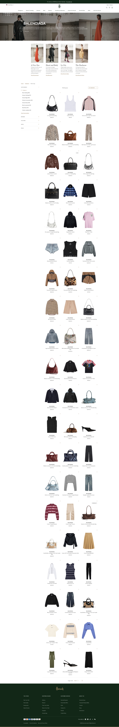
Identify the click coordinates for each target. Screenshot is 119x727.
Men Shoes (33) (25, 107)
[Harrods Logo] (59, 688)
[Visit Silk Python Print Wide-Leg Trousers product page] (88, 121)
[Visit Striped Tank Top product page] (70, 560)
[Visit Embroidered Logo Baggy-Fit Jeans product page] (88, 325)
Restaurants (26, 705)
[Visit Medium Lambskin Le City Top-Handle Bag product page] (51, 443)
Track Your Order (45, 705)
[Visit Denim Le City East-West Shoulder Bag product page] (88, 384)
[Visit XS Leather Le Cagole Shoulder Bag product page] (51, 209)
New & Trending (29, 10)
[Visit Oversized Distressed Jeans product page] (70, 589)
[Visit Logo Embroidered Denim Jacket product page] (51, 325)
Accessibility (26, 723)
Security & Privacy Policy (42, 723)
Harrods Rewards (64, 700)
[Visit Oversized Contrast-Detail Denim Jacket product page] (70, 384)
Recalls (62, 710)
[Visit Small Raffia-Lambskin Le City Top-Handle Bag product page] (51, 530)
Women (38, 10)
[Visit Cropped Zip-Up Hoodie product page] (51, 560)
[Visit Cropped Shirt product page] (88, 619)
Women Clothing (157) (26, 95)
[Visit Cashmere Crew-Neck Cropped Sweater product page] (70, 472)
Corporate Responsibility (84, 702)
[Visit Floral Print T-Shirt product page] (88, 209)
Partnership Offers (64, 702)
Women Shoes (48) (26, 102)
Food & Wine (82, 10)
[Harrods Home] (59, 6)
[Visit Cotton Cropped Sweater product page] (51, 501)
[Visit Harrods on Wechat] (94, 719)
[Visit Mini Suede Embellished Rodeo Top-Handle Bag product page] (70, 325)
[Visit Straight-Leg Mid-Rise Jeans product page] (88, 472)
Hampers (44, 710)
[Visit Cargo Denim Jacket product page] (70, 209)
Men (44, 10)
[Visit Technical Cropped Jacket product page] (51, 267)
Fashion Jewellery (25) (26, 110)
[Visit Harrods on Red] (92, 719)
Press (80, 708)
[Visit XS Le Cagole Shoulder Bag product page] (88, 150)
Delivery (43, 700)
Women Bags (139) (26, 97)
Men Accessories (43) (26, 105)
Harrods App (44, 713)
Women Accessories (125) (27, 100)
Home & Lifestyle (72, 10)
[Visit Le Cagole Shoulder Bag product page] (51, 92)
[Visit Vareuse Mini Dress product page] (51, 413)
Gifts (89, 10)
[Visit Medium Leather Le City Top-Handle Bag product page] (88, 296)
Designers (20, 10)
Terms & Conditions (33, 723)
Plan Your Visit (26, 700)
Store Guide (26, 702)
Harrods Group (82, 700)
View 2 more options (25, 113)
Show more (27, 31)
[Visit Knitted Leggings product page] (88, 560)
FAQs (62, 705)
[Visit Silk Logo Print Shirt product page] (51, 296)
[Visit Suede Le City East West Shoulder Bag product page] (88, 501)
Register (111, 4)
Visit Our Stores (97, 10)
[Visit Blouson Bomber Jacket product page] (51, 589)
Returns (43, 702)
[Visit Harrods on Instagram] (87, 719)
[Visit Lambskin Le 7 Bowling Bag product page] (70, 150)
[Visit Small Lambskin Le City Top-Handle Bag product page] (70, 443)
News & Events (26, 708)
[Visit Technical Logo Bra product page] (70, 238)
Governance (81, 710)
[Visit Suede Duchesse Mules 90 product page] (88, 413)
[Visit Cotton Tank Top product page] (70, 92)
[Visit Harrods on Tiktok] (90, 719)
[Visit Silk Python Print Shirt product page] (51, 121)
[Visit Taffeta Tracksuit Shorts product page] (88, 267)
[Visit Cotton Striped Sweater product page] (70, 619)
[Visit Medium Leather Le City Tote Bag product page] (51, 180)
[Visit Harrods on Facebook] (85, 719)
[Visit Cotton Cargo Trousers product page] (70, 501)
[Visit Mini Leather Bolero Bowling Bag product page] (70, 413)
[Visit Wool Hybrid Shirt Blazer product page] (51, 384)
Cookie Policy (63, 713)
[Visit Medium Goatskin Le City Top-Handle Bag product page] (70, 121)
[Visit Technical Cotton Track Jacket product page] (88, 238)
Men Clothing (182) (26, 92)
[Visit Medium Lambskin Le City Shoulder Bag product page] (51, 355)
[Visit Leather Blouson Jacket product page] (51, 150)
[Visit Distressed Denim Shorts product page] (51, 238)
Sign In (108, 4)
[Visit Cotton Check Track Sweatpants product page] (88, 443)
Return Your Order (45, 708)
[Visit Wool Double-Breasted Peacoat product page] (70, 355)
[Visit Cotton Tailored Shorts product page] (70, 296)
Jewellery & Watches (60, 10)
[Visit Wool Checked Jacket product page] (70, 180)
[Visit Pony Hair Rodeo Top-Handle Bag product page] (70, 267)
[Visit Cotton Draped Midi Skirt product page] (88, 530)
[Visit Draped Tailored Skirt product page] (88, 648)
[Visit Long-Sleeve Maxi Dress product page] (51, 648)
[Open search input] (106, 7)
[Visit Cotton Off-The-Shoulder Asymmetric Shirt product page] (70, 530)
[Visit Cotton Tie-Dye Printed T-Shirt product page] (88, 355)
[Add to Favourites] (60, 92)
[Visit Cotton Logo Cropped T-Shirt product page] (51, 619)
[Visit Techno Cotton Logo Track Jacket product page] (88, 92)
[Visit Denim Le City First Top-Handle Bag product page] (51, 472)
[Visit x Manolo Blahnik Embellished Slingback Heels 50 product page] (70, 648)
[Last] (82, 681)
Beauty (50, 10)
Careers (81, 705)
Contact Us (63, 708)
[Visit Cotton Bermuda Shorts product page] (88, 180)
